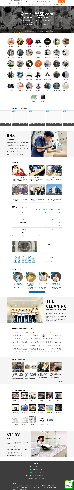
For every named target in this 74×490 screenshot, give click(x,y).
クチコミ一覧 (15, 485)
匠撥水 (37, 1)
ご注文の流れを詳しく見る (37, 292)
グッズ (53, 4)
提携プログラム (26, 485)
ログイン (49, 1)
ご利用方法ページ (36, 478)
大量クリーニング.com (41, 487)
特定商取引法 (44, 485)
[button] (16, 351)
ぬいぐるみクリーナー (42, 4)
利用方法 (57, 4)
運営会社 (22, 487)
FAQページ (40, 478)
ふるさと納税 (34, 4)
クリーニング (29, 1)
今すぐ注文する (61, 2)
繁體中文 (50, 487)
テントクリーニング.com (32, 487)
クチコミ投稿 (20, 485)
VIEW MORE (58, 381)
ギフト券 (49, 4)
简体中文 (54, 487)
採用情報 (26, 487)
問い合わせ (63, 4)
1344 (33, 328)
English (47, 487)
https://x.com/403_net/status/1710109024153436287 (16, 152)
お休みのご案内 (38, 485)
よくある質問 (45, 1)
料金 (30, 4)
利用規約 (53, 485)
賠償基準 (49, 485)
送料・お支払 (40, 1)
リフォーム (33, 1)
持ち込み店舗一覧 (32, 485)
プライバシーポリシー (16, 487)
